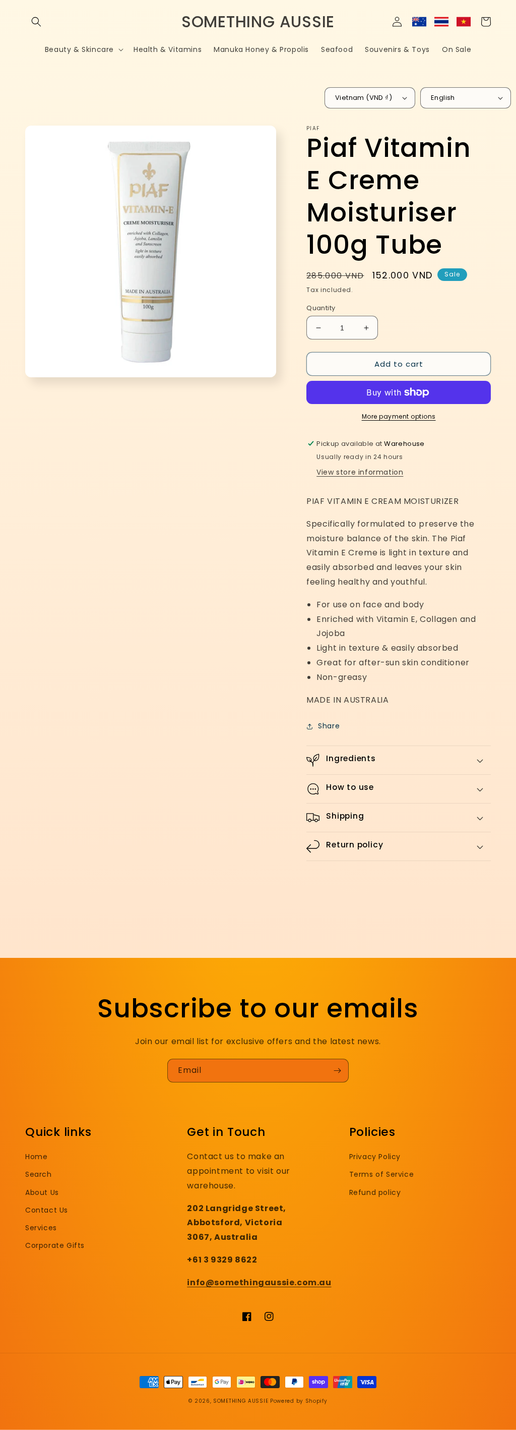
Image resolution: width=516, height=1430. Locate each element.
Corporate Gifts (55, 1245)
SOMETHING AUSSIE (240, 1401)
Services (41, 1228)
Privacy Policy (375, 1157)
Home (36, 1157)
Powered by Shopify (299, 1401)
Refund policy (375, 1192)
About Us (42, 1192)
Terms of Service (381, 1174)
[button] (36, 22)
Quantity (320, 308)
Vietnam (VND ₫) (363, 97)
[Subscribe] (337, 1070)
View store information (359, 472)
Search (38, 1174)
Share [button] (329, 726)
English (443, 97)
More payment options (399, 416)
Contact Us (46, 1210)
